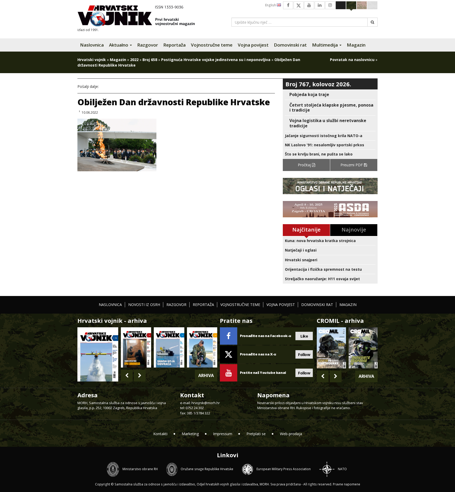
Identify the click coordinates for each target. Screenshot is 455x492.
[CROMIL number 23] (331, 347)
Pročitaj (305, 164)
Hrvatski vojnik (91, 59)
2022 (134, 59)
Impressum (222, 433)
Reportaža (174, 45)
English (271, 5)
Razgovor (147, 45)
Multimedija (325, 45)
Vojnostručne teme (212, 45)
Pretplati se (256, 433)
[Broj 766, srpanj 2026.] (97, 354)
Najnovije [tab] (354, 229)
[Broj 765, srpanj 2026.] (136, 347)
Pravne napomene (346, 484)
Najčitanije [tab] (306, 229)
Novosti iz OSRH (144, 304)
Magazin (356, 45)
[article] (330, 94)
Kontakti (160, 433)
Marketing (190, 433)
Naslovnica (92, 45)
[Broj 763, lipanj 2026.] (202, 347)
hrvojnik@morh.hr (205, 402)
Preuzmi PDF (352, 164)
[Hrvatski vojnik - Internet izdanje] (139, 16)
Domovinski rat (290, 45)
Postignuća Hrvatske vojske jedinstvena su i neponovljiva (215, 59)
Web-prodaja (291, 433)
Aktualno (119, 45)
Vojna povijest (253, 45)
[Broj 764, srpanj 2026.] (169, 347)
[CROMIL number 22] (363, 347)
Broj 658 (149, 59)
